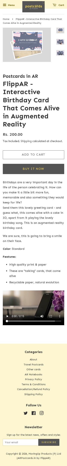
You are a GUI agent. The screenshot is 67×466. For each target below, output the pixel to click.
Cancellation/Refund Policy (33, 389)
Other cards (33, 369)
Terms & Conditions (34, 384)
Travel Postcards (34, 364)
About (33, 359)
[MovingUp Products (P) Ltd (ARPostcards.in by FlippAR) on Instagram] (41, 414)
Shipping (26, 141)
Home (6, 19)
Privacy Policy (33, 379)
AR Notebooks (33, 374)
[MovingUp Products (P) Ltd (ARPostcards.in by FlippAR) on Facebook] (33, 414)
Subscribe (49, 442)
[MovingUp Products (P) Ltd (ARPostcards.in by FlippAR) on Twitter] (26, 414)
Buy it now (33, 169)
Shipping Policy (33, 394)
